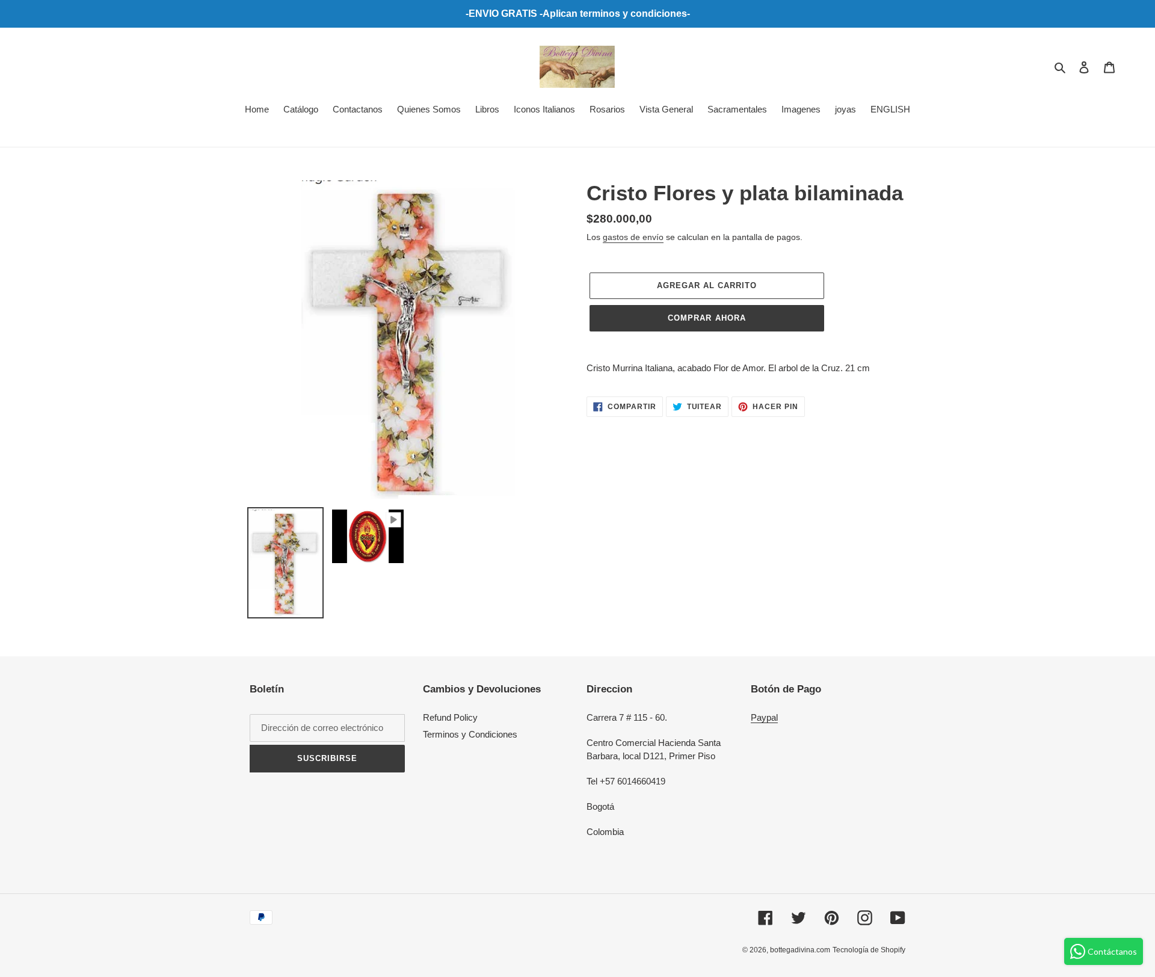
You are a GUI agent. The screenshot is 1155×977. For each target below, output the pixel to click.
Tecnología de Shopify (869, 950)
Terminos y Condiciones (470, 734)
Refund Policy (450, 717)
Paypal (764, 717)
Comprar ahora (707, 317)
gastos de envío (633, 237)
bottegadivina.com (800, 950)
